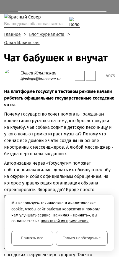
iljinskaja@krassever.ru (40, 78)
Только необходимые (82, 238)
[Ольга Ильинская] (12, 75)
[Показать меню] (6, 6)
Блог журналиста (46, 34)
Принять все (32, 238)
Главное (12, 34)
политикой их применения (65, 221)
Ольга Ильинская (22, 42)
